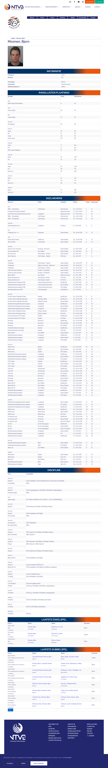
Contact (92, 17)
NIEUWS (89, 731)
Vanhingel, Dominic (76, 704)
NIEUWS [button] (77, 7)
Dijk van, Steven (56, 640)
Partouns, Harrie (65, 697)
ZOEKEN (91, 736)
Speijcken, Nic (65, 677)
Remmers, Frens (36, 683)
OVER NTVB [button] (66, 7)
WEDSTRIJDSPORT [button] (51, 7)
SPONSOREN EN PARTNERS (73, 737)
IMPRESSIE (51, 736)
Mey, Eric (63, 683)
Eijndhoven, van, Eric (57, 627)
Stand (42, 17)
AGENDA (88, 7)
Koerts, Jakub (75, 697)
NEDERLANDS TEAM (54, 738)
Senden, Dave (65, 663)
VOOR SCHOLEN (53, 731)
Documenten (82, 17)
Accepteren (9, 763)
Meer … (10, 710)
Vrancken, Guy (36, 697)
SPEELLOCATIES (92, 724)
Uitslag (73, 17)
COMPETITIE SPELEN (54, 740)
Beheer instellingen (39, 763)
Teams (52, 17)
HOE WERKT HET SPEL (53, 725)
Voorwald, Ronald (37, 657)
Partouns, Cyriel (65, 704)
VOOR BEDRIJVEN (54, 733)
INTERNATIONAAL (73, 733)
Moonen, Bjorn (32, 627)
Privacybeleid (67, 757)
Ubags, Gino (64, 690)
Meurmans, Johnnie (57, 633)
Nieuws (32, 17)
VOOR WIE (51, 729)
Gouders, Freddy (74, 657)
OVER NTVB (71, 724)
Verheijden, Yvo (77, 670)
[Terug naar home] (14, 7)
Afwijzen (23, 763)
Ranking (62, 17)
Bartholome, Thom (66, 670)
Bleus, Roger (64, 657)
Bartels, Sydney (73, 690)
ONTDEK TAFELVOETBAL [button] (32, 7)
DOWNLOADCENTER (74, 731)
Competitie (99, 2)
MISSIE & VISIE (72, 729)
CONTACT (97, 7)
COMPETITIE (91, 726)
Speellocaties (89, 2)
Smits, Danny (73, 677)
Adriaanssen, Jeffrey (76, 663)
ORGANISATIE (72, 726)
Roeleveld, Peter (71, 683)
